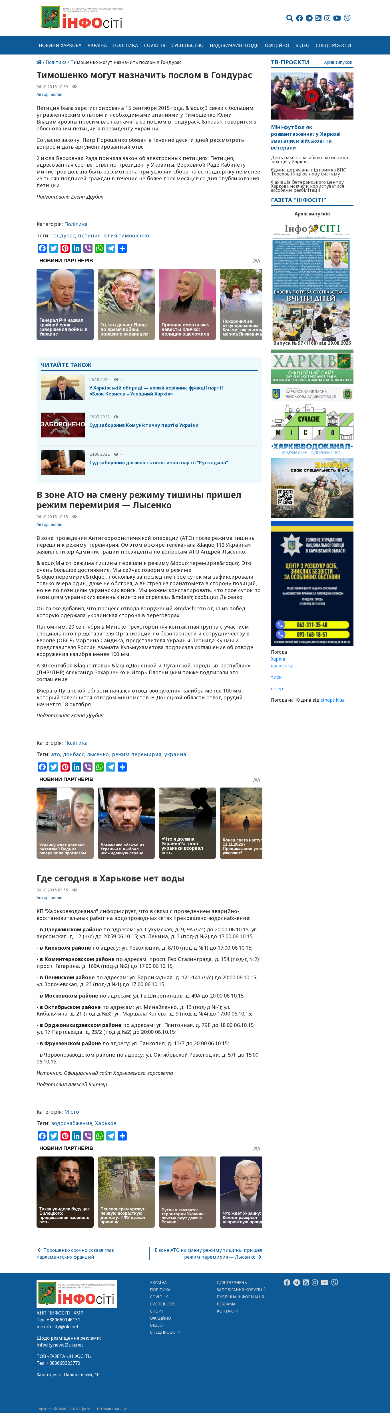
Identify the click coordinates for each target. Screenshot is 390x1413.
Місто (71, 1111)
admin (56, 94)
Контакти (228, 1311)
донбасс (73, 754)
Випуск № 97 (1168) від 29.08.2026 (312, 342)
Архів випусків (338, 62)
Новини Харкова (60, 45)
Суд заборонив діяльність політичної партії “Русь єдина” (158, 462)
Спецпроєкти (333, 45)
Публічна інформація (240, 1296)
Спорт (157, 1311)
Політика (125, 45)
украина (175, 754)
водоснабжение (71, 1123)
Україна (97, 45)
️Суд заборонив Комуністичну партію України (144, 425)
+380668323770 (63, 1363)
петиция (89, 235)
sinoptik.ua (333, 700)
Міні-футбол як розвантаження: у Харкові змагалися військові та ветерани (306, 137)
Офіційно (277, 45)
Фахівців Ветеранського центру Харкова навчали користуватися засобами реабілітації (307, 186)
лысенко (98, 754)
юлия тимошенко (126, 235)
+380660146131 (63, 1320)
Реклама (226, 1304)
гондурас (63, 235)
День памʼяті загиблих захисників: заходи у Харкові (310, 159)
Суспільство (188, 45)
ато (55, 754)
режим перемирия (136, 754)
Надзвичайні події (234, 45)
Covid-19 (155, 45)
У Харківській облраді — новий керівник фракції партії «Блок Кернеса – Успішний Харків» (156, 391)
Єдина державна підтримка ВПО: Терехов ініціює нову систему (309, 172)
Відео (302, 45)
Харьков (105, 1123)
